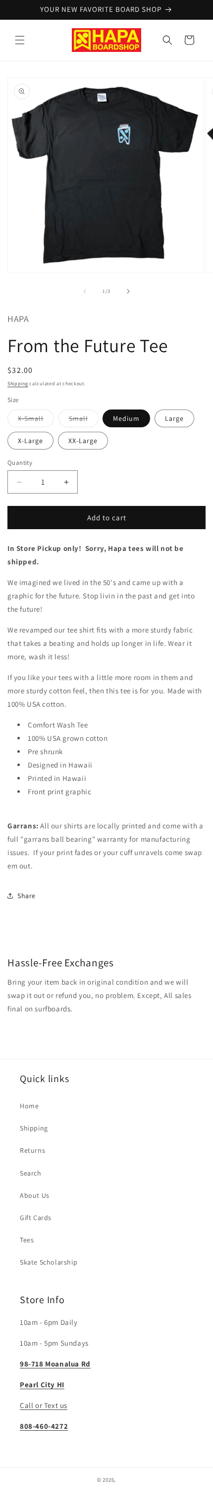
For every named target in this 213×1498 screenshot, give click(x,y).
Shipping (17, 383)
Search (31, 1173)
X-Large (30, 440)
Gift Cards (36, 1217)
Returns (32, 1150)
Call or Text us (43, 1405)
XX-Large (83, 440)
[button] (20, 40)
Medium (126, 418)
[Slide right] (128, 291)
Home (29, 1105)
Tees (27, 1239)
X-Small (36, 420)
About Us (35, 1195)
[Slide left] (85, 291)
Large (174, 418)
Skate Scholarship (48, 1262)
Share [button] (26, 895)
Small (84, 420)
